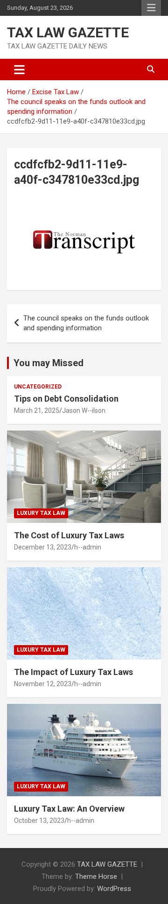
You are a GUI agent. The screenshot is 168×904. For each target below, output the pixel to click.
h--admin (87, 547)
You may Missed (49, 363)
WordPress (114, 888)
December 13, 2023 (42, 547)
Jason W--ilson (83, 410)
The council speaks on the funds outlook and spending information (86, 323)
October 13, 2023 (39, 820)
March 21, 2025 (36, 410)
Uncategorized (38, 386)
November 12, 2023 (42, 684)
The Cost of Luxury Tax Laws (69, 535)
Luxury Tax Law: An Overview (69, 809)
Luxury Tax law (41, 513)
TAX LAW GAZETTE (68, 32)
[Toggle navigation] (19, 69)
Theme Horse (96, 876)
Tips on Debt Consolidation (67, 398)
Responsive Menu (151, 8)
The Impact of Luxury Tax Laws (73, 672)
